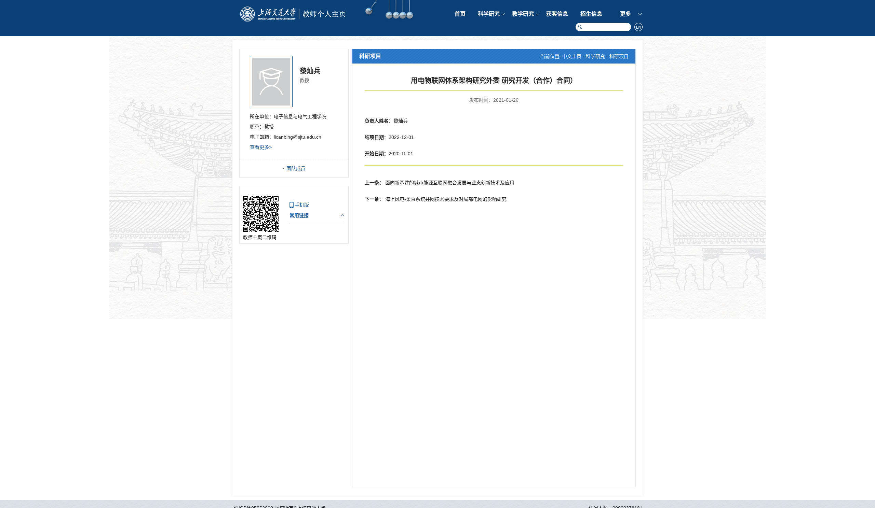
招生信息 (591, 14)
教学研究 (523, 14)
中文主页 (571, 56)
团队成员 (296, 168)
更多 (625, 14)
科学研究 (489, 14)
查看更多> (261, 147)
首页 (460, 14)
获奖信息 (557, 14)
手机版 (302, 205)
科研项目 (619, 56)
